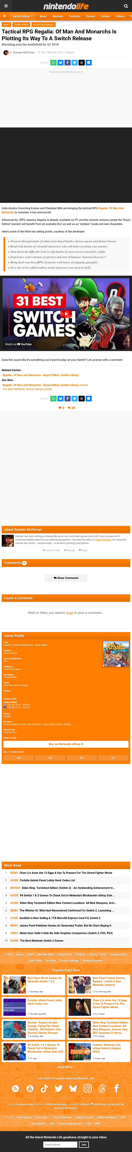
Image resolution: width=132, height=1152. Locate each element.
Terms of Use (118, 954)
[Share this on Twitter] (75, 62)
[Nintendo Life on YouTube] (30, 1089)
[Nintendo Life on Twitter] (58, 1089)
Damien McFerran (24, 52)
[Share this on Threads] (82, 62)
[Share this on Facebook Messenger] (89, 62)
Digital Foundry (85, 1117)
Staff (30, 954)
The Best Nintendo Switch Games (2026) (27, 389)
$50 (19, 758)
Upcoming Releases (43, 24)
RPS (97, 1123)
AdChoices (100, 1104)
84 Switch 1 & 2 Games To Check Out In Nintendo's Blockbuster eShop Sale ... (63, 895)
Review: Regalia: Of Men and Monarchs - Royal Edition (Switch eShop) (37, 724)
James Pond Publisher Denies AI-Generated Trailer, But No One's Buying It (60, 925)
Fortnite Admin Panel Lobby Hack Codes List (42, 880)
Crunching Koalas (11, 669)
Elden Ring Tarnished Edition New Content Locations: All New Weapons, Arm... (63, 903)
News (6, 24)
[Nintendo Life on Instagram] (87, 1089)
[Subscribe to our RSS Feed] (15, 1089)
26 (73, 408)
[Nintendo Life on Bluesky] (73, 1089)
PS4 (5, 661)
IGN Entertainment (57, 1104)
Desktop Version (93, 960)
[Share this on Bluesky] (60, 62)
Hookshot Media (25, 1104)
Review (45, 385)
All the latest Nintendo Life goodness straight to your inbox (66, 1137)
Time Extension (103, 539)
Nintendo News (107, 1117)
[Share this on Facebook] (67, 62)
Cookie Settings (69, 960)
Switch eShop (21, 24)
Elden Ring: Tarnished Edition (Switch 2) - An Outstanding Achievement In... (62, 888)
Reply (84, 550)
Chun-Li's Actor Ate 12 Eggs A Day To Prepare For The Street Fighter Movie (61, 872)
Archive (51, 960)
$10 (113, 758)
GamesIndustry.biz (70, 1123)
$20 (82, 758)
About (19, 954)
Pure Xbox (42, 1117)
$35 (50, 758)
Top (9, 954)
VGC (52, 1123)
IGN (122, 1117)
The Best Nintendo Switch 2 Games (36, 940)
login (69, 613)
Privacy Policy (97, 954)
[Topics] (6, 6)
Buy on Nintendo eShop (65, 744)
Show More (65, 1067)
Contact (80, 954)
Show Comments (67, 578)
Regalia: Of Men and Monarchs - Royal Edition (25, 645)
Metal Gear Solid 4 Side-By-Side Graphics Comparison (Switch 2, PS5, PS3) (61, 933)
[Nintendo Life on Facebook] (116, 1089)
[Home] (4, 16)
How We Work (45, 954)
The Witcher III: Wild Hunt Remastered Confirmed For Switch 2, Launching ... (62, 910)
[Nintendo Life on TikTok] (44, 1089)
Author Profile (52, 550)
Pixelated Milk (10, 677)
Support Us (65, 954)
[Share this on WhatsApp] (53, 62)
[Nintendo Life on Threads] (102, 1089)
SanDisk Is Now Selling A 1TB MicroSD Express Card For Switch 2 (55, 918)
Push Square (24, 1117)
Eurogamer (39, 1123)
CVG (88, 1123)
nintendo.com (10, 732)
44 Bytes (84, 1104)
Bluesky (70, 550)
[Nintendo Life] (66, 6)
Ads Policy (36, 960)
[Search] (126, 6)
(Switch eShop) (41, 375)
